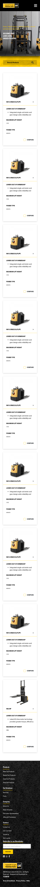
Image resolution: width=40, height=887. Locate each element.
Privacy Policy (20, 881)
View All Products (8, 783)
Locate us (6, 834)
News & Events (7, 810)
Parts (4, 796)
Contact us (6, 827)
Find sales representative (11, 813)
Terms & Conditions (9, 881)
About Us (6, 806)
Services (5, 792)
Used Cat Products (9, 779)
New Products (12, 27)
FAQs (28, 881)
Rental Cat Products (9, 775)
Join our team (7, 831)
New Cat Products (8, 772)
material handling (23, 27)
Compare (30, 140)
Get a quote (6, 838)
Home (5, 27)
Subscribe (8, 851)
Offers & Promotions (9, 817)
